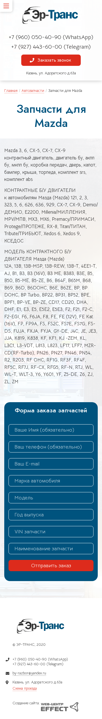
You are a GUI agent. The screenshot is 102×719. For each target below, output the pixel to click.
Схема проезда (24, 688)
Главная (11, 90)
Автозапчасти (33, 90)
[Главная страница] (51, 15)
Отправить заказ (51, 565)
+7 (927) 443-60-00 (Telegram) (51, 46)
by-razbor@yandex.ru (29, 673)
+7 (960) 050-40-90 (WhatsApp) (51, 37)
